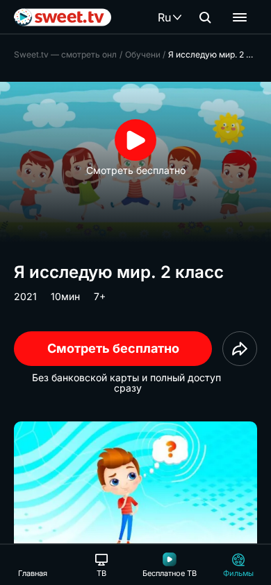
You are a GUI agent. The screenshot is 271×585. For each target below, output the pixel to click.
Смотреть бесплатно (113, 348)
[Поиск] (205, 17)
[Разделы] (239, 17)
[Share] (239, 348)
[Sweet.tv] (62, 17)
